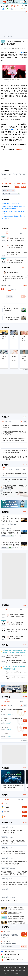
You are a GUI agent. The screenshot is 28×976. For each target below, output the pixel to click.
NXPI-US (12, 129)
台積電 (7, 812)
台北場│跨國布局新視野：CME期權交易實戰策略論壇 (16, 246)
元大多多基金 (4, 734)
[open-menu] (1, 6)
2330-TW (20, 52)
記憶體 (7, 807)
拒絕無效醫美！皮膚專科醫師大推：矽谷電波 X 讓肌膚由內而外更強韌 (24, 338)
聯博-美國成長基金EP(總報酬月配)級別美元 (12, 711)
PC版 (3, 967)
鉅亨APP (8, 967)
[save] (20, 9)
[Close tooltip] (23, 13)
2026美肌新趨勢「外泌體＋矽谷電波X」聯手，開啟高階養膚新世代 (24, 357)
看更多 (24, 228)
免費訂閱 (23, 946)
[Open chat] (25, 9)
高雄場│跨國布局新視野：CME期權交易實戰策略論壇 (16, 261)
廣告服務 (6, 970)
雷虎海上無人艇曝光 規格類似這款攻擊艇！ (11, 310)
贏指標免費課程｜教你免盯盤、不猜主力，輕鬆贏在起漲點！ (16, 239)
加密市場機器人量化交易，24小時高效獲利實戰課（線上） (17, 254)
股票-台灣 (8, 723)
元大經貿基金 (4, 727)
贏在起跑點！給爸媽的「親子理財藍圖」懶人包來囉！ (13, 183)
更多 (25, 421)
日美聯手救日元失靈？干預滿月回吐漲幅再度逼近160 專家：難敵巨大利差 (4, 357)
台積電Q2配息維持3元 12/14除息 (11, 203)
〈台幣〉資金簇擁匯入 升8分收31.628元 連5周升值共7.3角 (14, 338)
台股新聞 (9, 37)
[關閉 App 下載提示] (1, 2)
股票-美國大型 (9, 714)
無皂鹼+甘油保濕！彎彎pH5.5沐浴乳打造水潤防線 (14, 357)
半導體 (7, 816)
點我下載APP (20, 150)
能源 (8, 516)
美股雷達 (9, 528)
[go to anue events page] (20, 6)
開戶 (25, 712)
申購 (25, 720)
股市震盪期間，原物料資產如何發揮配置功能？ (4, 338)
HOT (8, 238)
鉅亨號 (14, 967)
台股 (4, 37)
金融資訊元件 (14, 970)
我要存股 (23, 186)
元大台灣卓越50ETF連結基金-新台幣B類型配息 (11, 719)
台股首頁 (17, 186)
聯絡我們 (21, 970)
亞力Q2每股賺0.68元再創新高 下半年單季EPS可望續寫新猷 (11, 318)
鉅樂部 (19, 967)
